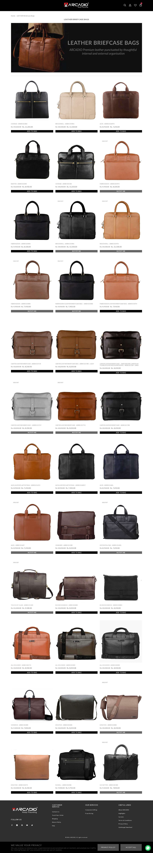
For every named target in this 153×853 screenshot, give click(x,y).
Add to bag (32, 131)
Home (13, 16)
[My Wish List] (135, 5)
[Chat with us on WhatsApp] (148, 848)
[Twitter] (32, 825)
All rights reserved (81, 837)
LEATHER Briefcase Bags (25, 16)
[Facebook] (12, 825)
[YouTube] (27, 825)
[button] (124, 5)
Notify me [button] (121, 191)
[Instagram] (17, 825)
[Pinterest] (22, 825)
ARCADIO (73, 837)
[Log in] (130, 5)
